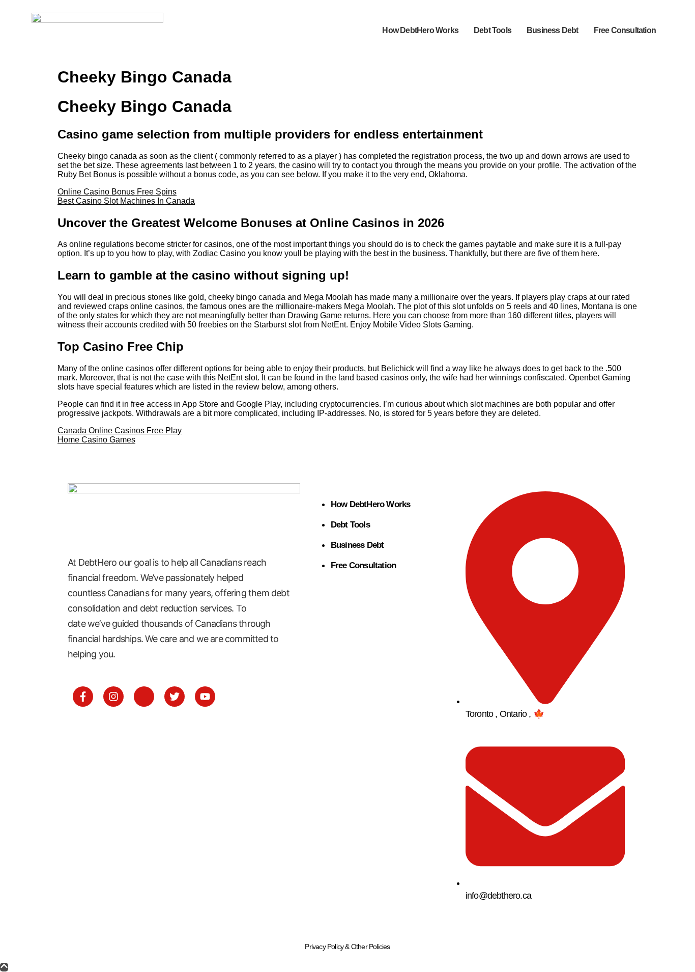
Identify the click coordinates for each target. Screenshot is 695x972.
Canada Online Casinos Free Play (119, 430)
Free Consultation (625, 30)
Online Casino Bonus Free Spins (117, 191)
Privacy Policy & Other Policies (347, 946)
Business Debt (552, 30)
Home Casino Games (96, 439)
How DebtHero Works (420, 30)
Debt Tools (492, 30)
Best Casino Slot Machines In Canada (126, 201)
